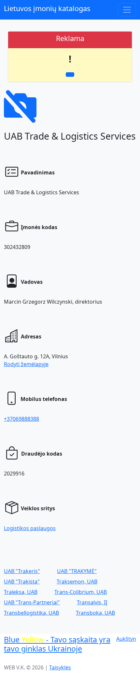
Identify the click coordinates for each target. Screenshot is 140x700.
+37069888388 (21, 418)
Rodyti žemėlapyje (26, 364)
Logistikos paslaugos (30, 528)
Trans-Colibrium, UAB (80, 592)
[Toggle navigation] (127, 9)
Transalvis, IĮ (92, 602)
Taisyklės (60, 667)
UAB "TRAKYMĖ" (77, 571)
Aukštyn (126, 638)
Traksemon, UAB (77, 581)
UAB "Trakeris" (22, 571)
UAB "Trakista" (22, 581)
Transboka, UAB (95, 612)
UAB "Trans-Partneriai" (32, 602)
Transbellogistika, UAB (31, 612)
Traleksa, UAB (20, 592)
